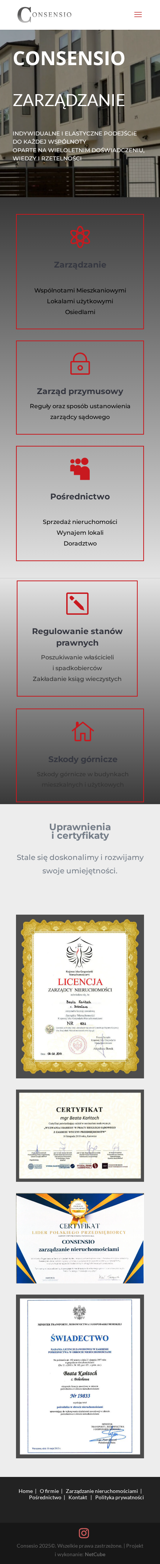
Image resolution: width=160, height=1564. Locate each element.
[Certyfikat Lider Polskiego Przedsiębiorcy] (80, 1238)
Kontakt (77, 1497)
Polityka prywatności (119, 1497)
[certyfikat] (80, 1136)
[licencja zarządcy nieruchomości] (80, 996)
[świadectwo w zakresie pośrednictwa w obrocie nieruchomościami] (80, 1376)
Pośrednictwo (45, 1497)
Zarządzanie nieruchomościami (102, 1491)
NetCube (95, 1554)
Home (26, 1491)
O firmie (49, 1491)
